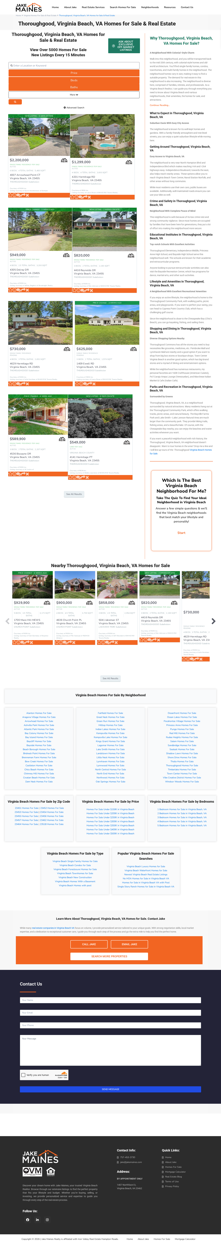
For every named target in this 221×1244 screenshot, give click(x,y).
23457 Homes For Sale (26, 820)
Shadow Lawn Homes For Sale (182, 753)
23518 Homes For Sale (51, 824)
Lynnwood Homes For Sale (110, 765)
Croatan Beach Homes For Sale (39, 777)
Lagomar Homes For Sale (110, 745)
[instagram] (47, 1219)
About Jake (70, 7)
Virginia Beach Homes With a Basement (75, 881)
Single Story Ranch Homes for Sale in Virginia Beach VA (145, 886)
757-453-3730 (127, 1157)
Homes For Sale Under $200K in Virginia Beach (110, 813)
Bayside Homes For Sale (39, 745)
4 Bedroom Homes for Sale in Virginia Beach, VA (182, 821)
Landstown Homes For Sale (110, 753)
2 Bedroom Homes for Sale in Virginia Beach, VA (182, 813)
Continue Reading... (160, 105)
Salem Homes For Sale (182, 741)
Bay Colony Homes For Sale (39, 733)
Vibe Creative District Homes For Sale (182, 777)
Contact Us (187, 7)
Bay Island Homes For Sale (39, 737)
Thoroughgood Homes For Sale (182, 765)
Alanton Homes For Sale (38, 713)
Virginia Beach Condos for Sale (75, 865)
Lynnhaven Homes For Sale (110, 761)
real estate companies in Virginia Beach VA (53, 928)
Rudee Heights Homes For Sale (182, 737)
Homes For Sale (173, 1167)
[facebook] (27, 1219)
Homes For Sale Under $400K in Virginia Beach (110, 829)
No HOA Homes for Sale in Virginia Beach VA (146, 878)
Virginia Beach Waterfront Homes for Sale (146, 870)
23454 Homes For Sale (51, 812)
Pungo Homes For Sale (182, 729)
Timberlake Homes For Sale (182, 769)
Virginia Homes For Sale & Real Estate (40, 15)
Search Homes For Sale (123, 7)
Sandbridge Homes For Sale (182, 745)
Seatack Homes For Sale (182, 749)
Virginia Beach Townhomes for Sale (75, 873)
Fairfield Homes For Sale (110, 713)
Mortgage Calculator (175, 1171)
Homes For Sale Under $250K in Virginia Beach (110, 817)
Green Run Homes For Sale (110, 721)
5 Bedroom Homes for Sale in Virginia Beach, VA (182, 825)
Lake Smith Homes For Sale (110, 749)
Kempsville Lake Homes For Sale (110, 737)
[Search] (15, 101)
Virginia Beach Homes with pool (75, 885)
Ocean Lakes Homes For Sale (182, 717)
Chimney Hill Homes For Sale (39, 773)
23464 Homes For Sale (26, 824)
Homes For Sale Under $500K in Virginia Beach (110, 833)
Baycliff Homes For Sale (39, 741)
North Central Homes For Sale (110, 769)
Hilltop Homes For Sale (110, 725)
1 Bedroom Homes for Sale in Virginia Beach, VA (182, 809)
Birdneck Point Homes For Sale (39, 753)
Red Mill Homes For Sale (182, 733)
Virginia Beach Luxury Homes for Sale (146, 866)
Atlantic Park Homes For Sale (39, 729)
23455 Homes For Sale (26, 816)
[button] (181, 105)
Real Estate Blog (173, 1176)
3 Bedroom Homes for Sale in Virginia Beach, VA (182, 817)
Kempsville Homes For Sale (110, 733)
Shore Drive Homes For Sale (182, 757)
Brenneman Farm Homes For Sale (39, 757)
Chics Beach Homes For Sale (38, 769)
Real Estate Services (93, 7)
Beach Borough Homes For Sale (39, 749)
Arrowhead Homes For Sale (39, 721)
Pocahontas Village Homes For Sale (182, 721)
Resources (170, 7)
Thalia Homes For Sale (182, 761)
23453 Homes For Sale (26, 812)
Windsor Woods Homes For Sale (182, 781)
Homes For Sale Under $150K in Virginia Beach (110, 809)
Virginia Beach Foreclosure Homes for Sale (75, 869)
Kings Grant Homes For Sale (110, 741)
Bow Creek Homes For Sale (39, 761)
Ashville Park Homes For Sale (39, 725)
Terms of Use (172, 1181)
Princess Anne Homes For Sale (182, 725)
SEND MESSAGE (110, 1089)
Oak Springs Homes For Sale (110, 781)
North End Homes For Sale (110, 773)
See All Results (74, 494)
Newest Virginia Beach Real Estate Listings (145, 874)
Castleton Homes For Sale (39, 765)
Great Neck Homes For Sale (110, 717)
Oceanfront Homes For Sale (182, 713)
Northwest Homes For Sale (110, 777)
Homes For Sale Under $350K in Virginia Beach (110, 825)
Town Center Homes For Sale (182, 773)
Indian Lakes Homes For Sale (110, 729)
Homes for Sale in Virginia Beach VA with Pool (146, 882)
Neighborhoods (150, 7)
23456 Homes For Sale (51, 816)
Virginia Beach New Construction (75, 877)
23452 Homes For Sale (52, 808)
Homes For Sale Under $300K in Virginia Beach (110, 821)
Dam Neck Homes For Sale (39, 781)
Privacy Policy (172, 1186)
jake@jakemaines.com (131, 1162)
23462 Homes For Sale (51, 820)
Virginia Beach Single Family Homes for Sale (75, 861)
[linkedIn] (37, 1219)
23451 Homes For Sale (26, 808)
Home (55, 7)
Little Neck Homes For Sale (110, 757)
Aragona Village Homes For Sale (38, 717)
